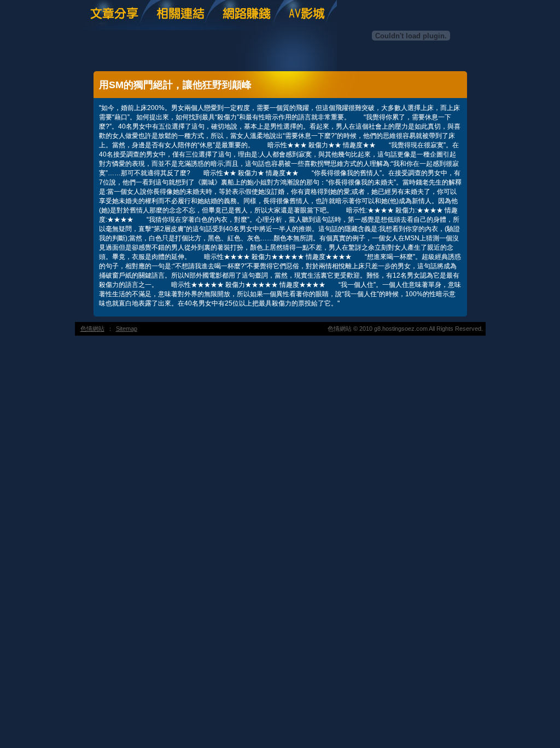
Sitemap (126, 328)
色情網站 (92, 328)
